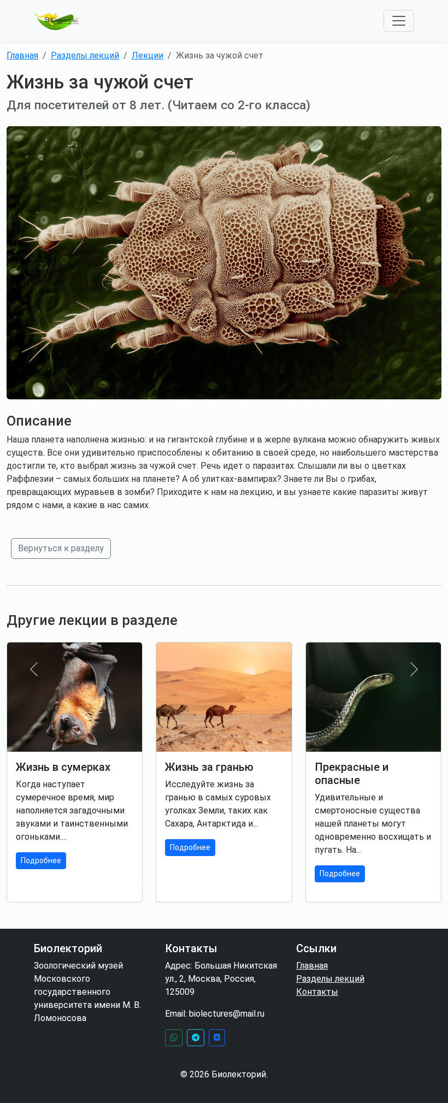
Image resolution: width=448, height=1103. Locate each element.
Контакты (317, 992)
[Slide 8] (253, 887)
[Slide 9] (273, 887)
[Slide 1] (116, 887)
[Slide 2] (135, 887)
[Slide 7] (234, 887)
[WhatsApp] (173, 1037)
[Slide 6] (214, 887)
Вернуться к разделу (61, 548)
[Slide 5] (194, 887)
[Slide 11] (312, 887)
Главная (22, 55)
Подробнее (41, 860)
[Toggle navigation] (399, 21)
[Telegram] (195, 1037)
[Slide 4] (175, 887)
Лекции (147, 55)
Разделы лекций (85, 55)
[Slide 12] (332, 887)
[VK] (217, 1037)
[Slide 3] (155, 887)
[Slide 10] (293, 887)
